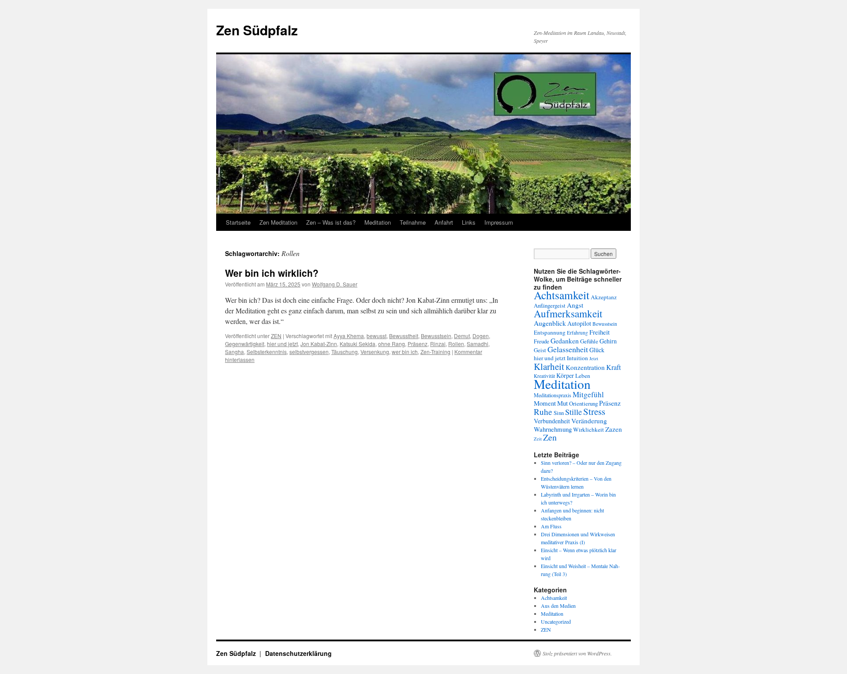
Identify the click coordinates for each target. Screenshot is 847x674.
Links (469, 222)
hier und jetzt (282, 343)
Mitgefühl (588, 394)
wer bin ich (405, 351)
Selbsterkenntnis (267, 351)
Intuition (577, 358)
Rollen (456, 343)
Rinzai (438, 343)
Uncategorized (556, 621)
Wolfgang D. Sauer (334, 284)
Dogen (480, 335)
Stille (573, 412)
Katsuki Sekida (357, 343)
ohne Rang (391, 343)
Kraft (613, 367)
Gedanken (565, 340)
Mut (562, 403)
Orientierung (583, 403)
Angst (575, 305)
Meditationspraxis (552, 395)
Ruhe (543, 411)
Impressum (498, 222)
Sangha (234, 351)
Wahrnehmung (553, 429)
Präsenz (417, 343)
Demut (462, 335)
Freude (541, 341)
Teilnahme (413, 222)
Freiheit (599, 332)
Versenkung (374, 351)
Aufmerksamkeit (568, 313)
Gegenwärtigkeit (244, 343)
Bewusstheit (403, 335)
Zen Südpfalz (257, 29)
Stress (594, 411)
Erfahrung (577, 332)
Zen (550, 437)
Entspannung (550, 332)
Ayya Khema (349, 335)
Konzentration (585, 367)
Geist (540, 350)
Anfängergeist (550, 305)
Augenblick (550, 323)
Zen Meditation (278, 222)
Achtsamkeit (561, 294)
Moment (545, 403)
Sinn (559, 413)
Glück (596, 350)
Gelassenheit (567, 349)
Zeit (538, 439)
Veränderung (589, 420)
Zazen (613, 429)
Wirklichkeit (588, 429)
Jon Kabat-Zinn (318, 343)
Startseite (238, 222)
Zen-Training (435, 351)
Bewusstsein (436, 335)
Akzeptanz (604, 297)
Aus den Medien (558, 605)
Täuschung (344, 351)
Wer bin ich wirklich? (272, 272)
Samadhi (477, 343)
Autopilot (579, 323)
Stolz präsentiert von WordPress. (577, 653)
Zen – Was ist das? (331, 222)
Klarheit (549, 366)
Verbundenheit (552, 421)
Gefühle (589, 341)
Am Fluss (551, 526)
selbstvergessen (309, 351)
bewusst (376, 335)
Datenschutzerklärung (298, 653)
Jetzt (593, 358)
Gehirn (608, 341)
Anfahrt (444, 222)
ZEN (276, 335)
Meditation (377, 222)
